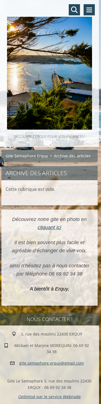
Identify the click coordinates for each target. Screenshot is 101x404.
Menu (89, 9)
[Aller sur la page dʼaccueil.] (49, 66)
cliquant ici (49, 227)
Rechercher (74, 9)
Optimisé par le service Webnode (49, 396)
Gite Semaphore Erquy (27, 155)
